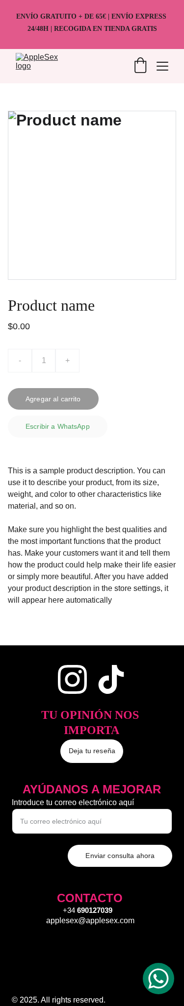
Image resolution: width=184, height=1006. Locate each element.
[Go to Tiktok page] (111, 679)
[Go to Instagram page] (72, 679)
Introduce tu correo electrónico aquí (73, 802)
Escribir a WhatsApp (58, 426)
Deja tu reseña (92, 751)
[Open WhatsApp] (158, 978)
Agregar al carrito (53, 399)
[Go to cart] (140, 66)
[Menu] (162, 66)
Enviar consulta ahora (120, 855)
